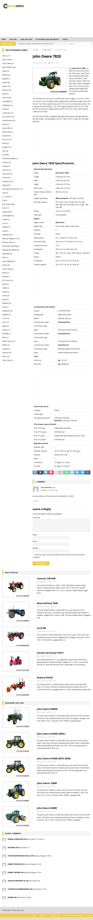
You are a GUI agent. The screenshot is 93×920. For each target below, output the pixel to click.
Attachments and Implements (47, 39)
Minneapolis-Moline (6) (10, 250)
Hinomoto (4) (7, 174)
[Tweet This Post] (40, 472)
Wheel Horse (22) (8, 341)
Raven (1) (5, 273)
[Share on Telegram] (77, 472)
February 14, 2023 (45, 786)
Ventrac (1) (6, 330)
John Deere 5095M (47, 709)
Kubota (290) (7, 212)
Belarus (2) (6, 75)
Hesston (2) (6, 170)
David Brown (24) (8, 120)
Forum (64, 39)
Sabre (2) (5, 284)
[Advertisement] (63, 18)
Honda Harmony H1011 (50, 652)
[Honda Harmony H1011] (15, 661)
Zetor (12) (6, 356)
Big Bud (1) (6, 79)
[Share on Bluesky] (82, 472)
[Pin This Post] (51, 472)
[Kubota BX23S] (15, 686)
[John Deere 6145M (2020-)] (15, 742)
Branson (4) (6, 90)
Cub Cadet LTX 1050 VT (35, 839)
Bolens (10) (6, 86)
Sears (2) (5, 299)
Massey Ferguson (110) (11, 238)
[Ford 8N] (15, 637)
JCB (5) (4, 200)
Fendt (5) (5, 143)
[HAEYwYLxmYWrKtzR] (4, 882)
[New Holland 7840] (15, 612)
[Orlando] (4, 849)
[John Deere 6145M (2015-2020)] (15, 767)
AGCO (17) (6, 56)
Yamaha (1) (6, 349)
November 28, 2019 (45, 681)
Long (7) (5, 231)
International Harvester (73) (12, 189)
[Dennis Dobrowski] (4, 840)
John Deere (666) (8, 204)
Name (35, 535)
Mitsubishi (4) (7, 254)
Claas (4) (5, 109)
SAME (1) (5, 288)
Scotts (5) (5, 295)
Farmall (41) (6, 136)
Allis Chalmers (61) (9, 67)
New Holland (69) (8, 261)
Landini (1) (6, 219)
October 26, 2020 (41, 63)
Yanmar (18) (6, 352)
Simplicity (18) (7, 311)
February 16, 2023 (45, 712)
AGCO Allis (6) (7, 59)
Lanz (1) (5, 223)
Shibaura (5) (6, 303)
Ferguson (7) (7, 147)
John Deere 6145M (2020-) (51, 733)
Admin (52, 63)
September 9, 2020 (45, 582)
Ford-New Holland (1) (10, 158)
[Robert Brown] (4, 865)
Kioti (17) (5, 208)
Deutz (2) (5, 124)
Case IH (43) (6, 98)
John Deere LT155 (39, 889)
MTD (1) (5, 257)
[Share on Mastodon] (72, 472)
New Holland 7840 (47, 603)
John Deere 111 (24, 847)
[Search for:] (79, 43)
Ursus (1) (5, 322)
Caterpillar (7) (7, 101)
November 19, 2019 (45, 631)
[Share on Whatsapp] (66, 472)
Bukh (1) (5, 94)
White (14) (6, 345)
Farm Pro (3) (7, 139)
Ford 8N (41, 628)
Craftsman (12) (7, 113)
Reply (37, 501)
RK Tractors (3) (7, 280)
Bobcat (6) (6, 82)
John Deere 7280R (47, 783)
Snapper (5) (6, 314)
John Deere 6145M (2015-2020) (53, 758)
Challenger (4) (7, 105)
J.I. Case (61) (6, 196)
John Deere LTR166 (24, 897)
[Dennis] (4, 898)
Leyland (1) (6, 227)
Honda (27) (6, 177)
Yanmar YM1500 (46, 578)
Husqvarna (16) (7, 181)
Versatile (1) (6, 333)
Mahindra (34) (7, 235)
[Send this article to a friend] (56, 472)
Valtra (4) (5, 326)
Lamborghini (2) (8, 215)
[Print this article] (61, 472)
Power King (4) (7, 269)
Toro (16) (5, 318)
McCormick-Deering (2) (10, 246)
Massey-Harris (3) (8, 242)
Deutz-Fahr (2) (7, 132)
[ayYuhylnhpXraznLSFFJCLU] (4, 857)
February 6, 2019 (44, 656)
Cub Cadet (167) (8, 117)
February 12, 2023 (45, 811)
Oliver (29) (6, 265)
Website (35, 548)
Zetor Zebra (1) (7, 360)
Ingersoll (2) (6, 185)
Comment (36, 517)
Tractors (13, 39)
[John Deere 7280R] (15, 792)
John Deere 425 (34, 881)
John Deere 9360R (47, 808)
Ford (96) (5, 155)
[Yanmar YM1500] (15, 587)
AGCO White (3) (8, 63)
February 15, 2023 (45, 737)
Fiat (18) (5, 151)
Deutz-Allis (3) (7, 128)
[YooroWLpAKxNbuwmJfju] (4, 890)
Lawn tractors (26, 39)
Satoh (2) (5, 292)
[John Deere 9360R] (15, 817)
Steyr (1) (5, 307)
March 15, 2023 (44, 606)
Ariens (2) (5, 71)
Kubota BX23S (45, 677)
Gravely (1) (6, 166)
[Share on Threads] (87, 472)
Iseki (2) (5, 193)
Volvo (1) (5, 337)
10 (56, 582)
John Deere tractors (14, 703)
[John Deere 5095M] (15, 718)
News (4, 39)
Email (35, 541)
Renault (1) (6, 276)
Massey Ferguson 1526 (42, 856)
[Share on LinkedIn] (45, 472)
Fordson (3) (6, 162)
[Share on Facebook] (35, 472)
